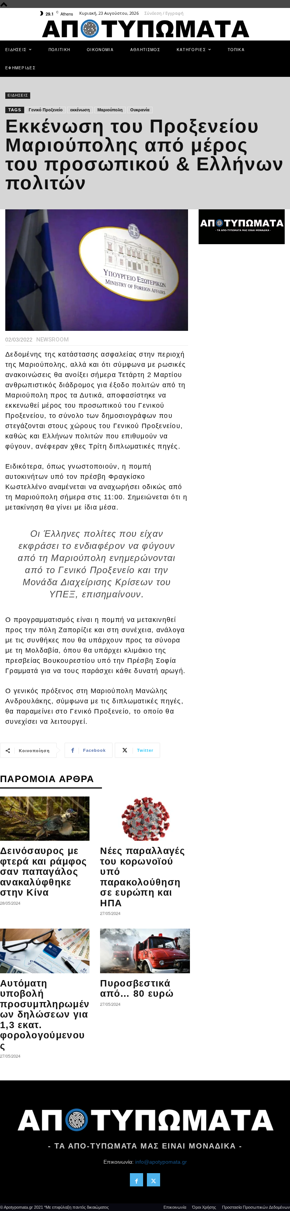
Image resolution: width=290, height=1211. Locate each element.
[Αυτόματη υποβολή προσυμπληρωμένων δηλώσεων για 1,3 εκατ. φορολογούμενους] (44, 951)
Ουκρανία (140, 110)
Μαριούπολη (110, 110)
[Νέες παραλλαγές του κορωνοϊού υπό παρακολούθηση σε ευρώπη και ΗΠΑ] (145, 818)
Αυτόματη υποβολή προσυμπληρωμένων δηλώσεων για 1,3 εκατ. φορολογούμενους (44, 1014)
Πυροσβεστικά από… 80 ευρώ (137, 988)
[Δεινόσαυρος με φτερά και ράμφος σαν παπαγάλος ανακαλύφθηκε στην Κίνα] (44, 818)
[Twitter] (153, 1179)
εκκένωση (80, 110)
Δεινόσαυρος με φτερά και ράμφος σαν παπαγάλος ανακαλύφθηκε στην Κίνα (43, 871)
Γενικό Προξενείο (46, 110)
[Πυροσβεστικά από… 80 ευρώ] (145, 951)
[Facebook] (136, 1179)
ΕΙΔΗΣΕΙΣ (18, 95)
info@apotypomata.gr (161, 1162)
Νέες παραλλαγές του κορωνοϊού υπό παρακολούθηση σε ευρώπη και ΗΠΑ (142, 876)
